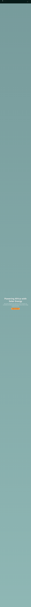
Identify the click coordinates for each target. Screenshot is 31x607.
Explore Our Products (15, 308)
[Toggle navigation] (28, 1)
